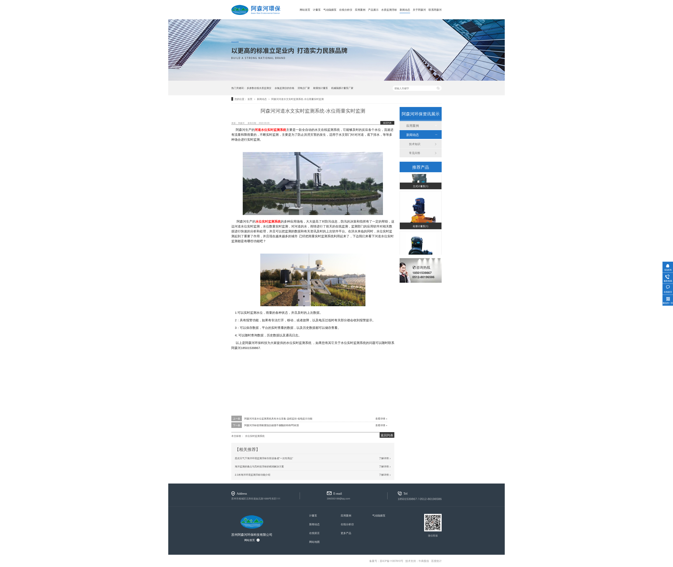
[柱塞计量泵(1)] (420, 207)
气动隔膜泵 (329, 9)
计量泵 (317, 9)
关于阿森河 (419, 9)
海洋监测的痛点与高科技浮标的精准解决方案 (259, 466)
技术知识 (414, 144)
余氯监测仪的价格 (284, 88)
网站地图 (314, 541)
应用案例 (360, 9)
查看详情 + (381, 418)
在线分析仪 (345, 9)
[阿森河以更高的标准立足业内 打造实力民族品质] (336, 79)
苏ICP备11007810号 (391, 561)
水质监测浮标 (389, 9)
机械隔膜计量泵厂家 (342, 88)
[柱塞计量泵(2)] (420, 247)
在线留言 (314, 533)
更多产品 (346, 533)
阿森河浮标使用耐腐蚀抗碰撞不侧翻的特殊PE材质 (271, 425)
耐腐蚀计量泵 (320, 88)
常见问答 (414, 153)
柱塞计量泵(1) (420, 221)
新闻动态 (405, 9)
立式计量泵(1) (420, 181)
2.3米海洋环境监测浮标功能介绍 (252, 474)
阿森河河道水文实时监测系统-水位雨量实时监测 (297, 99)
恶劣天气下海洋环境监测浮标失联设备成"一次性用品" (264, 458)
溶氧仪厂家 (304, 88)
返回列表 (387, 122)
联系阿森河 (435, 9)
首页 (250, 99)
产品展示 (373, 9)
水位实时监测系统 (255, 436)
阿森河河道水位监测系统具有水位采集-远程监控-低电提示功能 (278, 418)
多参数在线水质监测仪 (259, 88)
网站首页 (305, 9)
